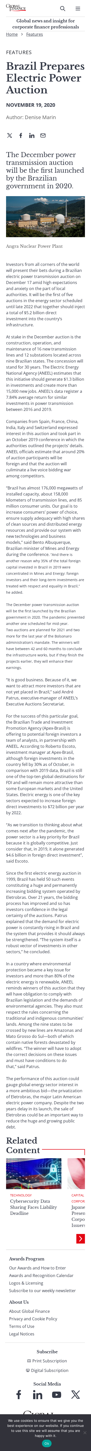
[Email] (45, 135)
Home (12, 34)
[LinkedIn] (33, 136)
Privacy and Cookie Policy (33, 1319)
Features (34, 34)
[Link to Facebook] (18, 1394)
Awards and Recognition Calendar (41, 1275)
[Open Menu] (78, 9)
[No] (84, 1432)
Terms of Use (21, 1326)
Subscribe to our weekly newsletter (42, 1290)
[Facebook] (22, 136)
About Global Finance (29, 1311)
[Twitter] (11, 136)
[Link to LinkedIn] (37, 1394)
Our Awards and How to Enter (37, 1268)
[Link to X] (75, 1394)
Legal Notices (21, 1334)
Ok (46, 1443)
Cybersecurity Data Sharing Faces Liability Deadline (33, 1207)
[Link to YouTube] (56, 1394)
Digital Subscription (50, 1370)
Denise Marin (40, 117)
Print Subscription (49, 1361)
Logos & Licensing (26, 1283)
